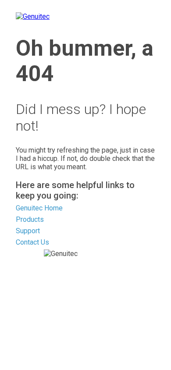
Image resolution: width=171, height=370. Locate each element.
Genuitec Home (39, 208)
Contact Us (32, 242)
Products (30, 219)
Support (28, 231)
